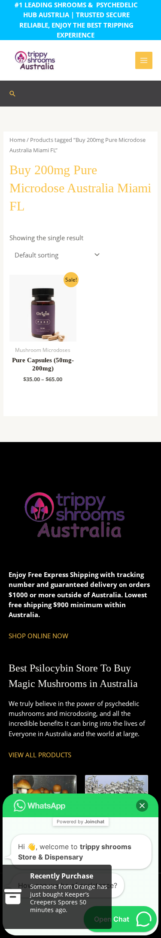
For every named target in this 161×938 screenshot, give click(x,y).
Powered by (80, 822)
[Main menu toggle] (143, 60)
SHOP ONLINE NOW (38, 635)
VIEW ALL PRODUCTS (40, 754)
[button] (12, 93)
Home (17, 140)
